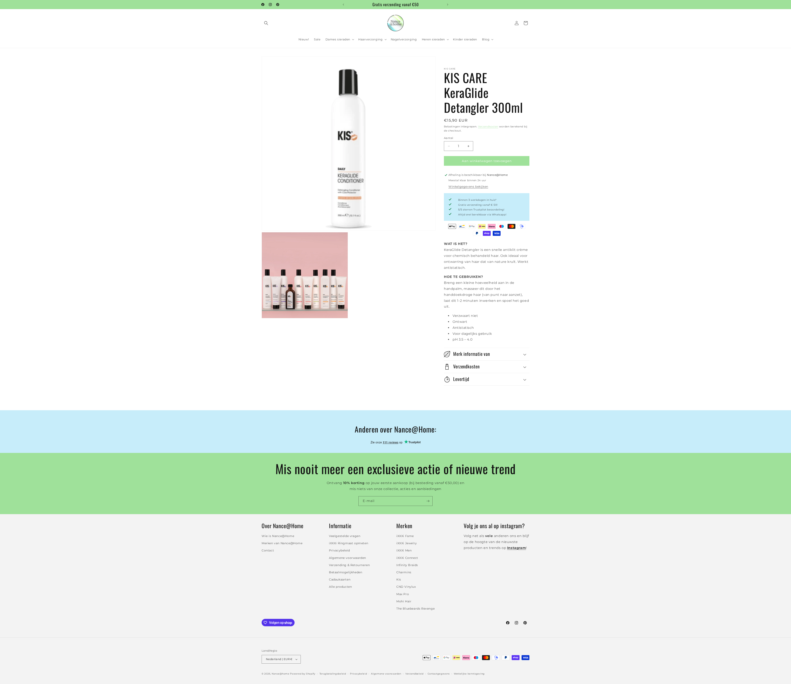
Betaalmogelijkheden (345, 572)
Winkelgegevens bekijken (468, 186)
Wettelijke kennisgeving (469, 673)
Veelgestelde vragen (344, 536)
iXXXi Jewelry (406, 543)
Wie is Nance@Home (278, 536)
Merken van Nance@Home (282, 543)
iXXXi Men (404, 550)
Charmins (403, 572)
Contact (268, 550)
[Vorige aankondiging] (343, 4)
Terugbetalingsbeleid (332, 673)
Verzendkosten (488, 126)
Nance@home (280, 673)
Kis (398, 579)
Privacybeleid (339, 550)
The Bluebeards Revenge (415, 608)
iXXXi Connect (407, 558)
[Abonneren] (427, 501)
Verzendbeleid (414, 673)
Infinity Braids (407, 565)
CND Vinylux (406, 587)
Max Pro (402, 594)
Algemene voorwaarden (347, 558)
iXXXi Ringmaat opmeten (348, 543)
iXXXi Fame (405, 536)
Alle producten (340, 587)
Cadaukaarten (339, 579)
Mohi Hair (403, 601)
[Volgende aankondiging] (447, 4)
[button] (266, 23)
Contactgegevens (439, 673)
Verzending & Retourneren (349, 565)
